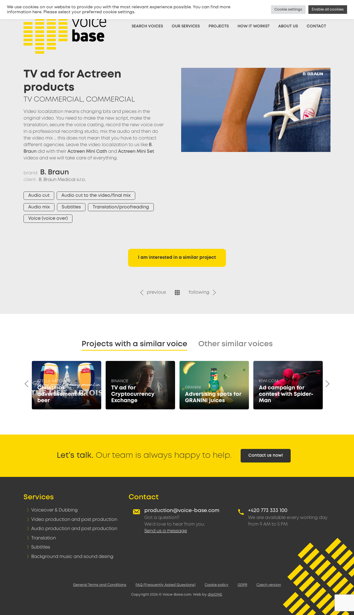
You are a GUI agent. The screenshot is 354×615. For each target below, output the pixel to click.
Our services (186, 26)
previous (155, 292)
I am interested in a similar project (177, 257)
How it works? (253, 26)
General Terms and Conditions (99, 584)
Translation (43, 538)
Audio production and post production (74, 529)
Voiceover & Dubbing (54, 510)
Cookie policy (216, 584)
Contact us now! (265, 456)
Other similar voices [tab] (235, 344)
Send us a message (165, 531)
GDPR (242, 584)
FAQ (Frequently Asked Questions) (166, 584)
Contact (316, 26)
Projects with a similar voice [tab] (134, 344)
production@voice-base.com (181, 510)
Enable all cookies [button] (328, 9)
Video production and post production (74, 520)
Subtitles (40, 547)
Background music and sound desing (72, 557)
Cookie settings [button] (288, 9)
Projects (219, 26)
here (36, 12)
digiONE (215, 594)
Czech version (268, 584)
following (200, 292)
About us (288, 26)
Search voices (147, 26)
